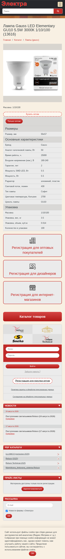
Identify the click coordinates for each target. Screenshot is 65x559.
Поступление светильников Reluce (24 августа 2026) (30, 416)
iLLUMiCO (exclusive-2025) (18, 454)
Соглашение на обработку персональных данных (32, 397)
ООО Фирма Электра (26, 4)
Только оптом (14, 121)
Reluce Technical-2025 (16, 463)
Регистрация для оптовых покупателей (32, 250)
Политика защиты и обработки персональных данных (32, 389)
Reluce (17, 329)
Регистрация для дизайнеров (32, 273)
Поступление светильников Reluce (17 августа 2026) (30, 431)
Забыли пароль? (32, 371)
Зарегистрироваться (32, 489)
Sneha (17, 338)
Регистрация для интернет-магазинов (32, 297)
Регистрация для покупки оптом (32, 381)
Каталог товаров (32, 316)
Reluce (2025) (12, 458)
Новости (10, 405)
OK (32, 553)
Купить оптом (32, 114)
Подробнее (10, 419)
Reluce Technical (47, 338)
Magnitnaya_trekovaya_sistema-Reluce (23, 468)
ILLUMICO (47, 329)
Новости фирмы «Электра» (21, 511)
